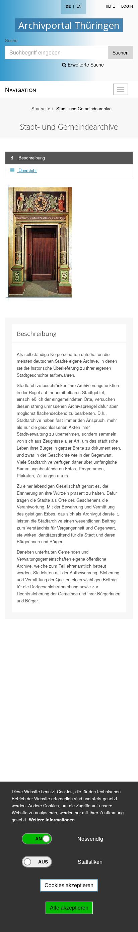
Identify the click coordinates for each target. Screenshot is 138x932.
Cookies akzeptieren (69, 885)
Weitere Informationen (52, 819)
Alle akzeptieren (69, 907)
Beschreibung (31, 157)
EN (78, 6)
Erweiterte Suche (85, 64)
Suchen (121, 52)
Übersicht (27, 170)
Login (127, 6)
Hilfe (110, 6)
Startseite (40, 108)
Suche (11, 40)
